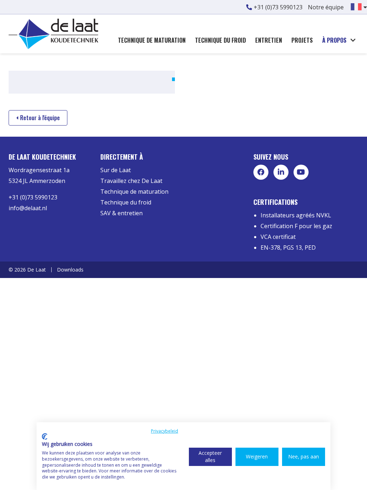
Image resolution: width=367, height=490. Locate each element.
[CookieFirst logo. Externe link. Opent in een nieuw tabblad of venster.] (44, 436)
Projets (302, 40)
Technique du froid (220, 40)
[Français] (356, 6)
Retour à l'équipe (40, 117)
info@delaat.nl (28, 208)
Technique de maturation (152, 40)
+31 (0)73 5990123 (278, 7)
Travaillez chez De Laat (131, 181)
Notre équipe (326, 7)
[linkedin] (281, 172)
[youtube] (301, 172)
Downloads (70, 269)
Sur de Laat (115, 170)
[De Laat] (53, 33)
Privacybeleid (164, 431)
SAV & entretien (121, 213)
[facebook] (260, 172)
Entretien (268, 40)
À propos (334, 40)
